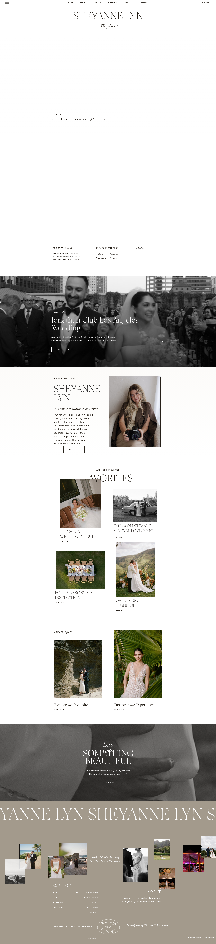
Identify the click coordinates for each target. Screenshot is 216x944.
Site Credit (210, 937)
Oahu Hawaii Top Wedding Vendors (78, 119)
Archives (56, 114)
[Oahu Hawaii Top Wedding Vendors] (79, 73)
